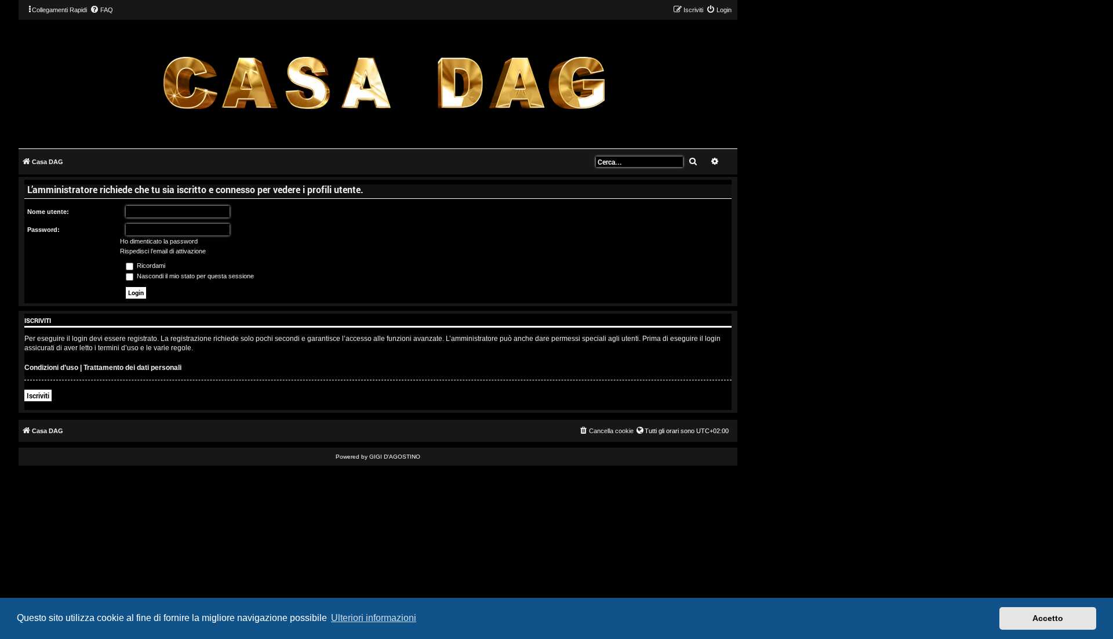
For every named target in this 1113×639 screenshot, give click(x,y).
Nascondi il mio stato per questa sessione (194, 276)
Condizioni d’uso (51, 368)
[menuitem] (101, 10)
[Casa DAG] (383, 83)
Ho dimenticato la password (159, 241)
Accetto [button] (1047, 618)
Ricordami (150, 265)
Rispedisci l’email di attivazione (163, 251)
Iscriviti (38, 395)
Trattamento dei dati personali (132, 368)
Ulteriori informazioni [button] (373, 618)
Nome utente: (48, 211)
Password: (43, 229)
